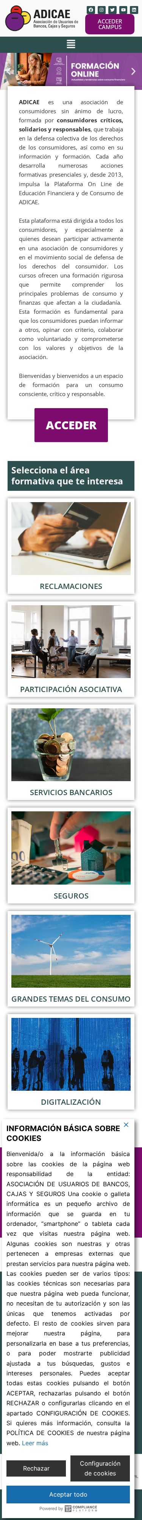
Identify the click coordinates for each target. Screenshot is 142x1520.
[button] (70, 45)
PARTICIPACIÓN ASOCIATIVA (71, 689)
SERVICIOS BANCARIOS (71, 792)
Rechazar (36, 1468)
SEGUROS (71, 896)
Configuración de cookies (100, 1468)
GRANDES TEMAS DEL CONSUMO (71, 999)
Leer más (35, 1443)
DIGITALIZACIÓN (71, 1102)
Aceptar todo (68, 1494)
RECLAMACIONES (71, 586)
